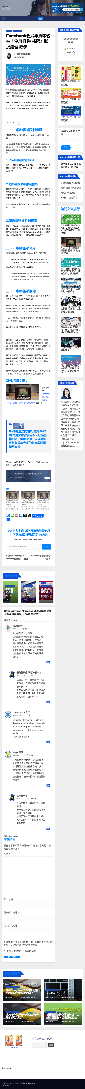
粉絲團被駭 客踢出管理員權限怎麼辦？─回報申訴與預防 (71, 330)
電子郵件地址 (11, 912)
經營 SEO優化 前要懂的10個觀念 (70, 290)
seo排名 (51, 993)
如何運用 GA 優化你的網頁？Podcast (71, 165)
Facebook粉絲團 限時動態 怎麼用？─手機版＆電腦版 (71, 309)
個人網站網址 (10, 925)
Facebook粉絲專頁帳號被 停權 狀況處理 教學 (12, 502)
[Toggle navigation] (40, 18)
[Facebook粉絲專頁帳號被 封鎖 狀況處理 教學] (28, 495)
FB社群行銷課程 (18, 30)
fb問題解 (9, 30)
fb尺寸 (43, 583)
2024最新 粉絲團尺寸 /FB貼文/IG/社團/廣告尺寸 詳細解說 (71, 271)
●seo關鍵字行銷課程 (71, 188)
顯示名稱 (9, 899)
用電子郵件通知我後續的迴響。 (22, 951)
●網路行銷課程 (68, 193)
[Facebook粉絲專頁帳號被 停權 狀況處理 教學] (12, 495)
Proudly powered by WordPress (12, 1083)
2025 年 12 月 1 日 (54, 997)
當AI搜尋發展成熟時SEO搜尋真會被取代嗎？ (22, 1016)
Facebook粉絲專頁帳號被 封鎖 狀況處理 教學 (27, 502)
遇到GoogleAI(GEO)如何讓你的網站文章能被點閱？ (22, 992)
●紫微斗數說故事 (69, 197)
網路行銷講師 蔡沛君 (24, 54)
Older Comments (11, 620)
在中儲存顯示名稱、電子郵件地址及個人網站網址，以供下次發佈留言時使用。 (28, 944)
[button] (77, 18)
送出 (66, 147)
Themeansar (6, 1085)
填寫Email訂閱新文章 (70, 133)
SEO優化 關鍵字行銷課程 (12, 987)
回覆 (48, 662)
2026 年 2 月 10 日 (14, 997)
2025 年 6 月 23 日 (54, 1021)
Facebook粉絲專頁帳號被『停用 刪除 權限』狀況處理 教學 (70, 369)
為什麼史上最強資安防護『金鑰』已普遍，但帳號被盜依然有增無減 (62, 1017)
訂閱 (46, 546)
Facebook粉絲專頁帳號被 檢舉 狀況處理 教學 (43, 502)
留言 (7, 854)
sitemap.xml (19, 712)
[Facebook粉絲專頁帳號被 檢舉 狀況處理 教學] (43, 495)
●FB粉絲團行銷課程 (70, 183)
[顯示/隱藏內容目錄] (17, 123)
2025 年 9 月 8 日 (13, 1021)
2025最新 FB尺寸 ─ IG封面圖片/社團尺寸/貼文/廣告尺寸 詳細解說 (71, 229)
